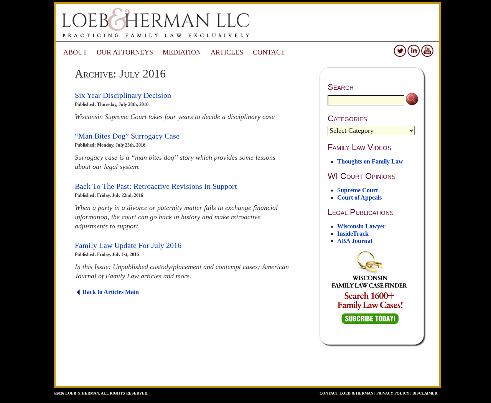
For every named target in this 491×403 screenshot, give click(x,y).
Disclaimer (424, 393)
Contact (269, 52)
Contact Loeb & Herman (346, 393)
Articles (227, 52)
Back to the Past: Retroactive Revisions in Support (156, 186)
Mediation (182, 52)
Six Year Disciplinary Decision (123, 95)
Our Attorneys (125, 52)
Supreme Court (357, 190)
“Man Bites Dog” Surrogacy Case (127, 136)
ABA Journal (354, 241)
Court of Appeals (359, 197)
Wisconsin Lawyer (361, 226)
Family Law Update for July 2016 (128, 245)
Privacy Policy (392, 393)
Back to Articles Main (110, 292)
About (75, 52)
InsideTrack (353, 233)
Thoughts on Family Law (370, 161)
